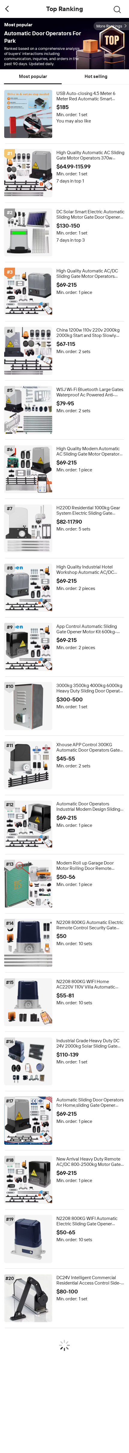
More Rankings (109, 26)
